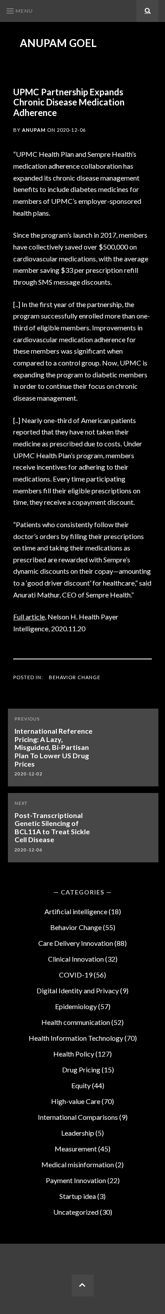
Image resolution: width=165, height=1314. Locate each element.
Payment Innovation (76, 1180)
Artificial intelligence (75, 911)
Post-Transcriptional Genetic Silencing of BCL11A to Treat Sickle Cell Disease (52, 827)
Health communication (75, 1022)
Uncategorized (76, 1212)
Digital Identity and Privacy (78, 990)
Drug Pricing (81, 1069)
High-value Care (75, 1101)
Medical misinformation (77, 1164)
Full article (29, 616)
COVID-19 (75, 974)
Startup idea (77, 1196)
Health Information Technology (76, 1038)
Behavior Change (74, 677)
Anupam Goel (58, 43)
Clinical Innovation (76, 959)
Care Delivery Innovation (75, 943)
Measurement (76, 1148)
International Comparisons (78, 1117)
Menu (24, 10)
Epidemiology (76, 1006)
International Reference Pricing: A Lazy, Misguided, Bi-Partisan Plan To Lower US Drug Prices (53, 747)
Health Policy (73, 1054)
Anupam (34, 130)
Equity (81, 1085)
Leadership (77, 1133)
